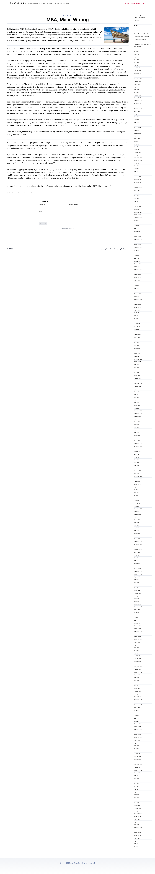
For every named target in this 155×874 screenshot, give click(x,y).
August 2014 (137, 391)
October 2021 (137, 185)
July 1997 (136, 841)
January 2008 (137, 596)
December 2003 (138, 729)
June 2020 (136, 223)
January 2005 (137, 694)
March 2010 (137, 533)
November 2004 (138, 699)
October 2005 (137, 669)
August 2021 (137, 190)
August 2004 (137, 707)
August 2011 (137, 487)
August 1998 (137, 819)
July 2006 (136, 645)
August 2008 (137, 576)
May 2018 (136, 285)
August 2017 (137, 310)
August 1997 (137, 838)
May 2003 (136, 748)
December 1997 (138, 827)
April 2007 (136, 620)
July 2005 (136, 677)
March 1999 (137, 805)
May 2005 (136, 683)
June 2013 (136, 427)
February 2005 (137, 691)
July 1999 (136, 794)
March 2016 (137, 348)
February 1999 (137, 808)
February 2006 (137, 658)
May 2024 (136, 119)
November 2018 (138, 272)
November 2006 (138, 634)
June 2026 (136, 59)
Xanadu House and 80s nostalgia (142, 33)
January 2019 (137, 266)
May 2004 (136, 715)
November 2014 (138, 383)
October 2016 (137, 334)
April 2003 (136, 751)
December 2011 (138, 476)
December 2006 (138, 631)
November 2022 (138, 157)
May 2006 (136, 650)
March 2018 (137, 291)
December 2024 (138, 100)
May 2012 (136, 462)
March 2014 (137, 405)
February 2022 (137, 176)
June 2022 (136, 165)
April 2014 (136, 402)
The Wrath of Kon (18, 3)
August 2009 (137, 552)
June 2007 (136, 615)
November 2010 (138, 511)
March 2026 (137, 67)
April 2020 (136, 228)
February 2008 (137, 593)
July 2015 (136, 364)
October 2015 (137, 361)
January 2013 (137, 440)
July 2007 (136, 612)
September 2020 (138, 217)
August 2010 (137, 519)
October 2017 (137, 304)
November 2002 (138, 764)
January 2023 (137, 155)
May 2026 (136, 62)
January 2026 (137, 73)
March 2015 (137, 375)
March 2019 (137, 261)
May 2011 (136, 495)
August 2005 (137, 674)
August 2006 (137, 642)
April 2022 (136, 171)
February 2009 (137, 566)
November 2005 (138, 666)
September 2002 (138, 770)
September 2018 (138, 277)
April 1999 (136, 802)
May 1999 (136, 800)
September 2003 (138, 737)
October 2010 (137, 514)
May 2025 (136, 92)
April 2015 (136, 372)
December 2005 (138, 664)
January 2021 (137, 209)
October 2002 (137, 767)
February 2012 (137, 470)
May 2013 (136, 430)
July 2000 (136, 781)
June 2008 (136, 582)
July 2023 (136, 141)
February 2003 (137, 756)
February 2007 (137, 625)
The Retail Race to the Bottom (141, 36)
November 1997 (138, 830)
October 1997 (137, 832)
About (127, 3)
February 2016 (137, 351)
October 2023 (137, 133)
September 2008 (138, 574)
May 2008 (136, 585)
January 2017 (137, 329)
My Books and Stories (138, 3)
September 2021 (138, 187)
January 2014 (137, 408)
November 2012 (138, 446)
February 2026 (137, 70)
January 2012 (137, 473)
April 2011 (136, 498)
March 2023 (137, 149)
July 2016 (136, 340)
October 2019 (137, 244)
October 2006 (137, 636)
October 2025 (137, 81)
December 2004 (138, 696)
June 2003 (136, 745)
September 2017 (138, 307)
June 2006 (136, 647)
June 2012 (136, 459)
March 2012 (137, 468)
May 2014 (136, 400)
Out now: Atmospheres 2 (140, 17)
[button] (116, 35)
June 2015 (136, 367)
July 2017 (136, 312)
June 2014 (136, 397)
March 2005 (137, 688)
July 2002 (136, 775)
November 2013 (138, 413)
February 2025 (137, 95)
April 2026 (136, 65)
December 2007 (138, 598)
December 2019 (138, 239)
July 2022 (136, 163)
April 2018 (136, 288)
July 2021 (136, 193)
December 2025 (138, 76)
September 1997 (138, 835)
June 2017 (136, 315)
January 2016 (137, 353)
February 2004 (137, 723)
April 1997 (136, 849)
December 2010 (138, 508)
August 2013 (137, 421)
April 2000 (136, 789)
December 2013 (138, 410)
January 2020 (137, 236)
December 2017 (138, 299)
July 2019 (136, 250)
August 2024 (137, 111)
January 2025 (137, 97)
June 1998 (136, 824)
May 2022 (136, 168)
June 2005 (136, 680)
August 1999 (137, 792)
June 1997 (136, 843)
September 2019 (138, 247)
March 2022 (137, 174)
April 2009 (136, 560)
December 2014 (138, 381)
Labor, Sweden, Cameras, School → (115, 249)
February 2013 (137, 438)
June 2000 (136, 783)
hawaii (11, 192)
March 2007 (137, 623)
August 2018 (137, 280)
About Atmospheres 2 (139, 15)
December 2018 (138, 269)
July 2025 (136, 87)
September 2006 (138, 639)
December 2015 (138, 356)
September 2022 (138, 160)
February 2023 (137, 152)
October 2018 (137, 274)
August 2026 (137, 54)
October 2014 (137, 386)
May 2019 (136, 255)
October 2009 (137, 547)
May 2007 (136, 617)
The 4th (136, 23)
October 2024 (137, 106)
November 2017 (138, 302)
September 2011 (138, 484)
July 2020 (136, 220)
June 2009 (136, 557)
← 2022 (10, 249)
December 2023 (138, 130)
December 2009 (138, 541)
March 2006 (137, 655)
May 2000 (136, 786)
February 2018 (137, 293)
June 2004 (136, 713)
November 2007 (138, 601)
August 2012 (137, 454)
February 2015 (137, 378)
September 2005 (138, 672)
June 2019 (136, 253)
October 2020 (137, 214)
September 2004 (138, 704)
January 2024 (137, 127)
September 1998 (138, 816)
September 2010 (138, 517)
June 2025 (136, 89)
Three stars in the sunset (140, 39)
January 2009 (137, 568)
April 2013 (136, 432)
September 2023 (138, 136)
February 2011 (137, 503)
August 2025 (137, 84)
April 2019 (136, 258)
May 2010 (136, 527)
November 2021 (138, 182)
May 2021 (136, 198)
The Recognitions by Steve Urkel (142, 42)
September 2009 (138, 549)
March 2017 (137, 323)
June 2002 (136, 778)
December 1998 (138, 813)
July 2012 (136, 457)
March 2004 (137, 721)
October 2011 (137, 481)
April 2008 (136, 587)
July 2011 (136, 489)
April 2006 (136, 653)
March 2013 (137, 435)
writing (31, 192)
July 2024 (136, 114)
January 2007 (137, 628)
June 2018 (136, 283)
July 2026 (136, 57)
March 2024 (137, 125)
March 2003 (137, 753)
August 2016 (137, 337)
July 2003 (136, 743)
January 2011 (137, 506)
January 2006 (137, 661)
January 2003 (137, 759)
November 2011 (138, 479)
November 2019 (138, 242)
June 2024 (136, 116)
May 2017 (136, 318)
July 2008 (136, 579)
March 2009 (137, 563)
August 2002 (137, 772)
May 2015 (136, 370)
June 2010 (136, 525)
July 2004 (136, 710)
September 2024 (138, 108)
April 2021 (136, 201)
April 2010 (136, 530)
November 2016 (138, 332)
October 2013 (137, 416)
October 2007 (137, 604)
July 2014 (136, 394)
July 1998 (136, 822)
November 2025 (138, 78)
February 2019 (137, 263)
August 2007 (137, 609)
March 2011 (136, 500)
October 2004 (137, 702)
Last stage (136, 20)
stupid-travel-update (23, 192)
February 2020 (137, 234)
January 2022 (137, 179)
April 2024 (136, 122)
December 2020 (138, 212)
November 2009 (138, 544)
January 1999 (137, 811)
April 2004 (136, 718)
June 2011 (136, 492)
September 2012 (138, 451)
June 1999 (136, 797)
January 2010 (137, 538)
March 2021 (137, 204)
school (15, 192)
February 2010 (137, 536)
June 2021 (136, 195)
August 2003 (137, 740)
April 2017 (136, 321)
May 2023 (136, 144)
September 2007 (138, 606)
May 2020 (136, 225)
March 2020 (137, 231)
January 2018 (137, 296)
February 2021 (137, 206)
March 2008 (137, 590)
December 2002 (138, 762)
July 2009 (136, 555)
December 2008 (138, 571)
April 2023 (136, 146)
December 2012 (138, 443)
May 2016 (136, 345)
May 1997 (136, 846)
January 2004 (137, 726)
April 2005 (136, 685)
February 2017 (137, 326)
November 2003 (138, 732)
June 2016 (136, 342)
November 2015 (138, 359)
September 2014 (138, 389)
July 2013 (136, 424)
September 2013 (138, 419)
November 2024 (138, 103)
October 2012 (137, 449)
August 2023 (137, 138)
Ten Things (137, 25)
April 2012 (136, 465)
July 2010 (136, 522)
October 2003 (137, 734)
